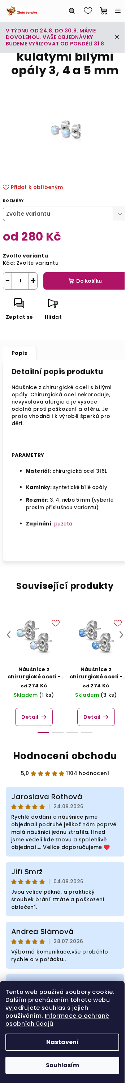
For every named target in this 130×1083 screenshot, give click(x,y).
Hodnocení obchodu (65, 755)
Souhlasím (62, 1065)
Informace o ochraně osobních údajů (57, 1020)
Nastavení (62, 1042)
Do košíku (89, 281)
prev (8, 634)
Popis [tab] (19, 353)
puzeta (63, 523)
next (121, 634)
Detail (29, 717)
